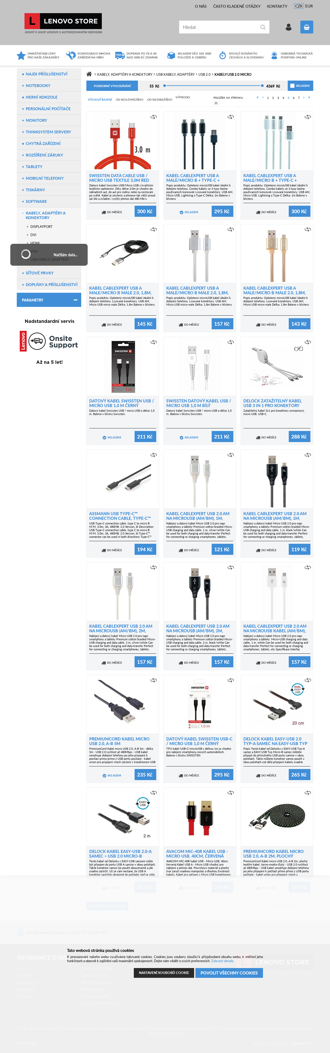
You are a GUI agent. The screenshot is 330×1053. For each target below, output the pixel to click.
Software (36, 201)
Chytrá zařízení (43, 143)
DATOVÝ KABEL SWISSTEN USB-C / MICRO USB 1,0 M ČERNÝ (199, 741)
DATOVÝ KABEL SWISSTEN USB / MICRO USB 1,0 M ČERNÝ (121, 403)
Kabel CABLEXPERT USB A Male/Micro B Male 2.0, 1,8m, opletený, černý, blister (120, 293)
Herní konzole (41, 97)
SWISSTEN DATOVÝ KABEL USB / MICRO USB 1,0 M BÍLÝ (198, 403)
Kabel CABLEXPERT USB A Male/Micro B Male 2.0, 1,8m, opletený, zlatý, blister (274, 293)
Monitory (36, 120)
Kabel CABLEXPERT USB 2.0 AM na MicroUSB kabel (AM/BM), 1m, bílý (275, 631)
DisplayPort (41, 227)
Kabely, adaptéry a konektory (45, 215)
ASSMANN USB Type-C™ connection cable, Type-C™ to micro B (120, 518)
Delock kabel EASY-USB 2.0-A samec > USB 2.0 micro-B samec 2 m (120, 856)
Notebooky (38, 85)
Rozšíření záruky (44, 155)
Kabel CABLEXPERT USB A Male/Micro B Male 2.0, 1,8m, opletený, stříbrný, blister (197, 293)
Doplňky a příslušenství (52, 284)
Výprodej (183, 97)
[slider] (165, 86)
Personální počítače (48, 108)
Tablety (34, 166)
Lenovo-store (63, 23)
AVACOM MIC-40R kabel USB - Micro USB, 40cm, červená (197, 853)
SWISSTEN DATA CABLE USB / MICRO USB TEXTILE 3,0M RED (119, 178)
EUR (309, 6)
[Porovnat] (154, 117)
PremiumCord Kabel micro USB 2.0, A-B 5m (119, 741)
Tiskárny (35, 189)
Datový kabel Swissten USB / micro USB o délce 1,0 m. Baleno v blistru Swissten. (121, 412)
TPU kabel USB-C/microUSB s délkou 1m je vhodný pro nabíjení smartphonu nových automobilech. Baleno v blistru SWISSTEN (198, 752)
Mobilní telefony (45, 178)
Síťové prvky (40, 273)
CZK (299, 6)
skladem (296, 85)
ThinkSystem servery (48, 132)
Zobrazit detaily (222, 961)
